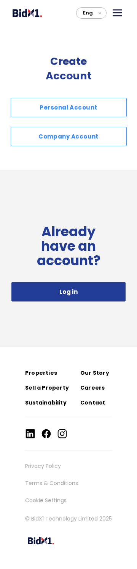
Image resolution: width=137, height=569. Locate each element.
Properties (41, 373)
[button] (117, 12)
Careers (92, 387)
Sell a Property (47, 387)
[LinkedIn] (30, 434)
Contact (92, 402)
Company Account (68, 136)
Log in (68, 292)
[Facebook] (46, 434)
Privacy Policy (43, 466)
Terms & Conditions (51, 483)
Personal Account (68, 107)
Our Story (94, 373)
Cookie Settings (46, 500)
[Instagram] (62, 434)
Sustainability (46, 402)
